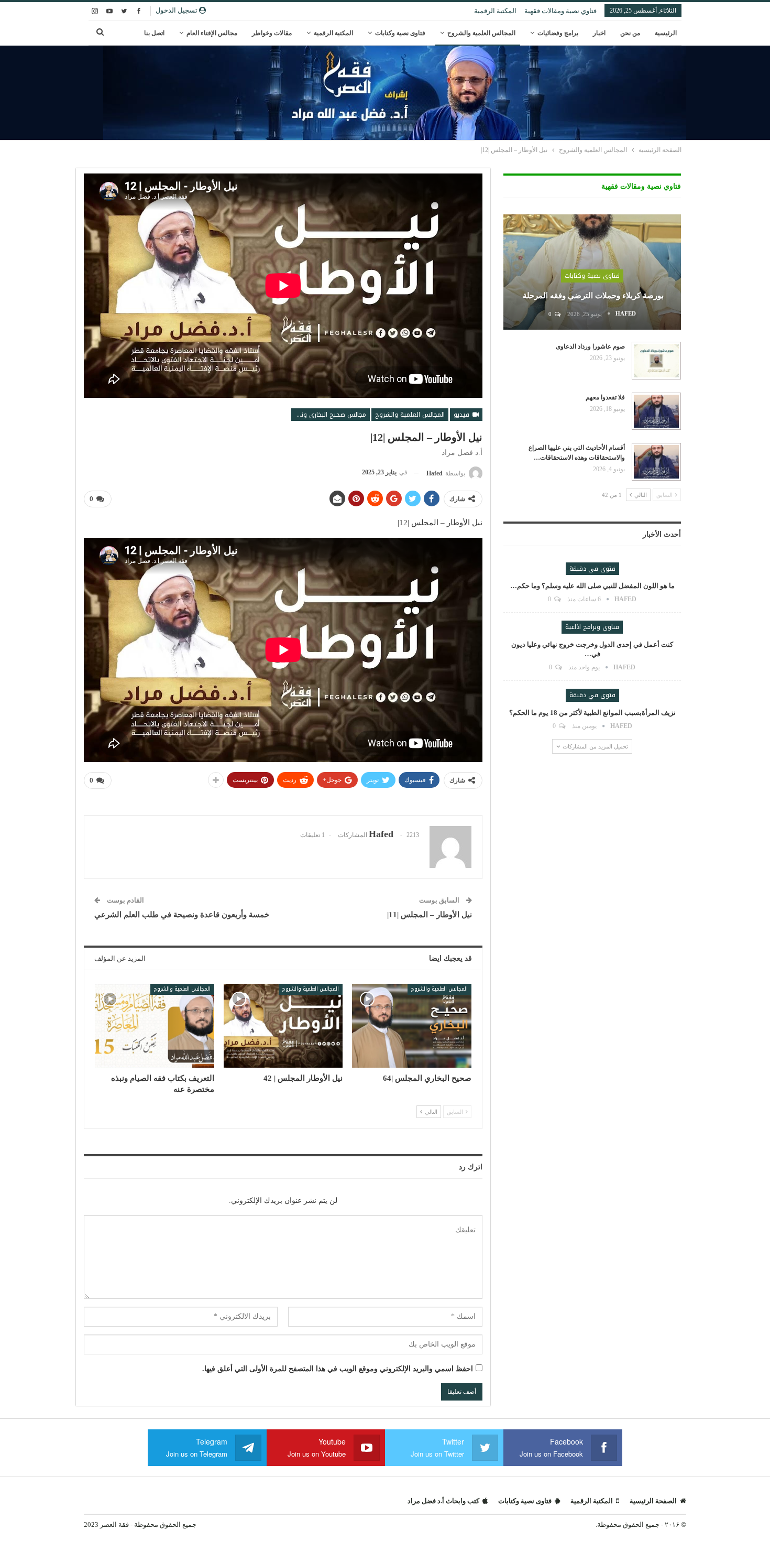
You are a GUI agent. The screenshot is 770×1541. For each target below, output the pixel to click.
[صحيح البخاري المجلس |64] (411, 1025)
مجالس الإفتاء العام (211, 33)
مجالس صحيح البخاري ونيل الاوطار (328, 414)
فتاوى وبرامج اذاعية (592, 627)
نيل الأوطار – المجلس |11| (429, 914)
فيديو (462, 414)
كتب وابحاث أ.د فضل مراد (443, 1501)
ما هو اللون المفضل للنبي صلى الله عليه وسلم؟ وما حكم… (592, 586)
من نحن (630, 33)
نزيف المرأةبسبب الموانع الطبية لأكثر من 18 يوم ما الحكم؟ (592, 713)
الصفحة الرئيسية (653, 1501)
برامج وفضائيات (557, 33)
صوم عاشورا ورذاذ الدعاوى (590, 346)
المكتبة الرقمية (495, 11)
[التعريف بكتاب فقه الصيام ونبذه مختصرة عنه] (154, 1025)
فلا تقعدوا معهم (605, 397)
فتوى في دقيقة (592, 568)
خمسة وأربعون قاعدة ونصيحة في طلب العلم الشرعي (181, 914)
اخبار (599, 33)
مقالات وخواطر (272, 33)
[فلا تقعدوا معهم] (656, 411)
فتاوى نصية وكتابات (400, 33)
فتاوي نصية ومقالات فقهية (560, 11)
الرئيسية (666, 33)
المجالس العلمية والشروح (481, 33)
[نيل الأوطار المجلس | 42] (283, 1025)
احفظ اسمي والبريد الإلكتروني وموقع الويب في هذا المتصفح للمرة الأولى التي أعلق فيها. (337, 1369)
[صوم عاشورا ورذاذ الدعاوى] (656, 360)
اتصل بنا (154, 33)
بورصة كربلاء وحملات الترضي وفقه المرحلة (592, 295)
